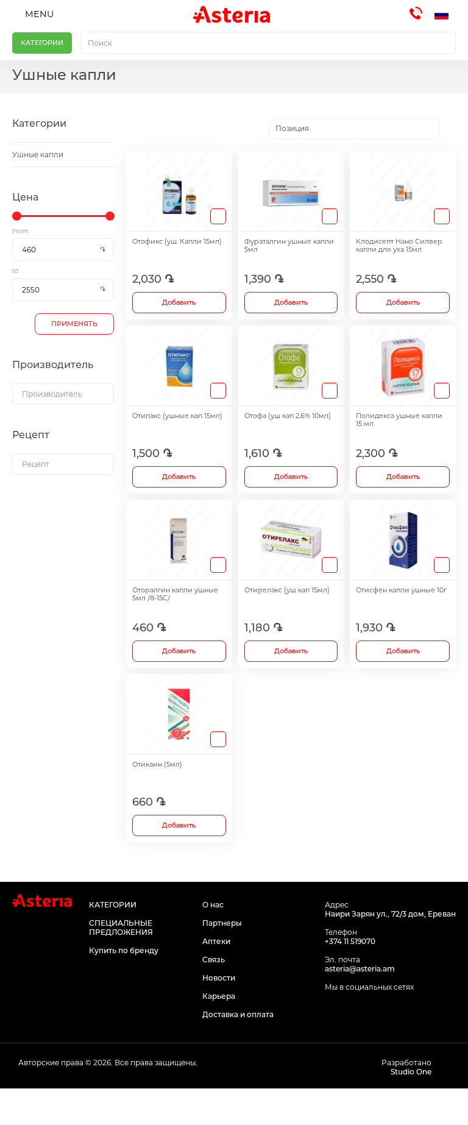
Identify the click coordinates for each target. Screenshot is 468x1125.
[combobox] (268, 43)
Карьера (218, 996)
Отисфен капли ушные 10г (401, 590)
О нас (213, 904)
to (15, 271)
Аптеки (216, 941)
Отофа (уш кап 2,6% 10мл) (287, 416)
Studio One (411, 1071)
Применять (74, 323)
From (20, 231)
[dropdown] (63, 394)
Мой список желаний (292, 1106)
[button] (445, 15)
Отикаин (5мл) (157, 764)
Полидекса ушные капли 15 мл (399, 420)
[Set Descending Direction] (450, 128)
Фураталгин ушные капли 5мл (289, 246)
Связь (213, 959)
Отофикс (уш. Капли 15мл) (177, 242)
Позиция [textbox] (292, 128)
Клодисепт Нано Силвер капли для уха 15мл (399, 246)
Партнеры (222, 923)
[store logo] (231, 14)
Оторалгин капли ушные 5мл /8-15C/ (175, 594)
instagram (359, 1010)
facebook (332, 1010)
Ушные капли (37, 154)
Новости (218, 977)
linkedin (387, 1010)
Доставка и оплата (238, 1014)
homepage (58, 1106)
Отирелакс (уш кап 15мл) (287, 590)
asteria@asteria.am (360, 968)
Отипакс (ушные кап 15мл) (177, 416)
